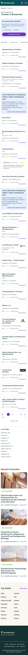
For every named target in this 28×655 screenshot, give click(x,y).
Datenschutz (13, 644)
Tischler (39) (13, 42)
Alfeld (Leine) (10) (6, 448)
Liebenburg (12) (5, 443)
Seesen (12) (4, 440)
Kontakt (7, 644)
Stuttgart (16, 600)
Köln (15, 597)
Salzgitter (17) (5, 438)
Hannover (3, 614)
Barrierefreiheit (20, 644)
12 (3, 417)
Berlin (2, 593)
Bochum (16, 618)
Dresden (16, 611)
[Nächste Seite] (25, 417)
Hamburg (16, 593)
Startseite (3, 8)
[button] (22, 3)
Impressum (22, 646)
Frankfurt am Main (6, 600)
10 (21, 414)
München (3, 597)
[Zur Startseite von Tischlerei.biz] (7, 3)
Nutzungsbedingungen (9, 646)
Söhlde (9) (4, 451)
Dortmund (4, 607)
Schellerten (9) (5, 454)
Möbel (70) (4, 42)
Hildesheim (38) (5, 432)
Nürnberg (16, 614)
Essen (16, 607)
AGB (18, 646)
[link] (14, 53)
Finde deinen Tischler (14, 34)
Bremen (3, 611)
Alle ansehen (23, 588)
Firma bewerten (22, 56)
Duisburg (3, 618)
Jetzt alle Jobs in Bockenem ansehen (16, 111)
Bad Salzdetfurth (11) (7, 446)
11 (25, 414)
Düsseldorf (4, 604)
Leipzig (16, 604)
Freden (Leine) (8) (6, 456)
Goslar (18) (4, 435)
